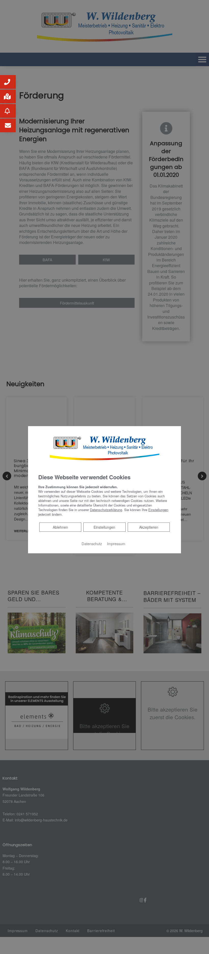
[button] (8, 82)
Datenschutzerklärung (106, 509)
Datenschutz (92, 543)
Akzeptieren (148, 527)
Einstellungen (104, 527)
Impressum (116, 543)
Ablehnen (60, 527)
